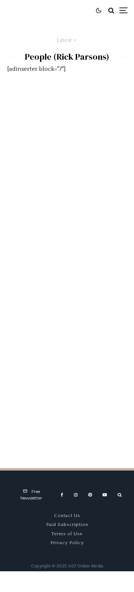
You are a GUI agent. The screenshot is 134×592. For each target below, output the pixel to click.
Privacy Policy (67, 542)
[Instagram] (76, 494)
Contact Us (67, 515)
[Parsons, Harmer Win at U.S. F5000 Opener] (67, 129)
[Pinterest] (90, 494)
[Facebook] (62, 494)
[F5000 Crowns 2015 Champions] (67, 310)
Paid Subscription (67, 524)
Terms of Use (67, 533)
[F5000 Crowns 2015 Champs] (67, 220)
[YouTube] (104, 494)
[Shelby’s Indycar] (67, 401)
